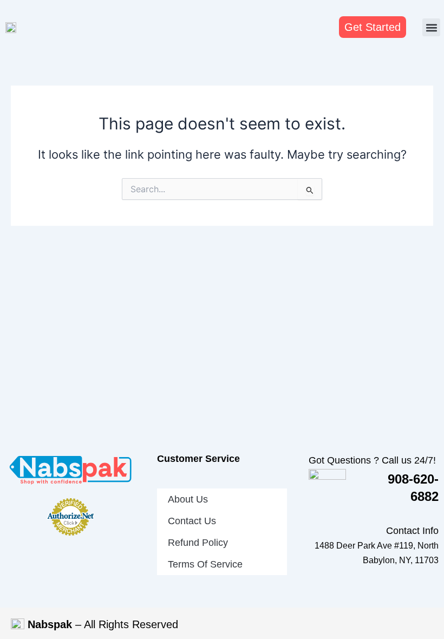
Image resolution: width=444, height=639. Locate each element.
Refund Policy (198, 542)
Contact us (192, 521)
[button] (431, 27)
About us (188, 499)
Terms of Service (205, 564)
